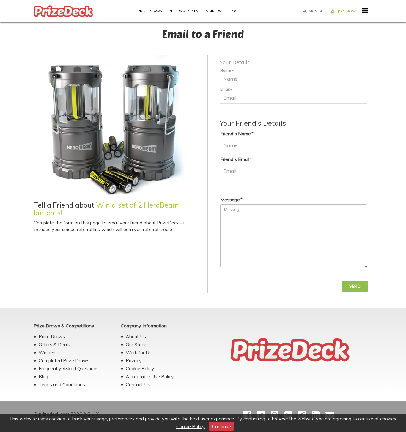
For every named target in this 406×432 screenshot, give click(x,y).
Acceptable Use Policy (150, 376)
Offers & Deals (183, 11)
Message (230, 199)
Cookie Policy (190, 426)
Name (225, 70)
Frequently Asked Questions (69, 368)
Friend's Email (234, 159)
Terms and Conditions (62, 384)
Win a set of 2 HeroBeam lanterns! (106, 208)
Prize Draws (150, 11)
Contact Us (138, 384)
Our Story (136, 344)
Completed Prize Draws (64, 360)
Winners (212, 11)
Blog (232, 11)
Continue (221, 426)
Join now (347, 11)
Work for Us (139, 352)
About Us (136, 336)
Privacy (134, 360)
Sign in (315, 11)
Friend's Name (235, 134)
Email (225, 89)
